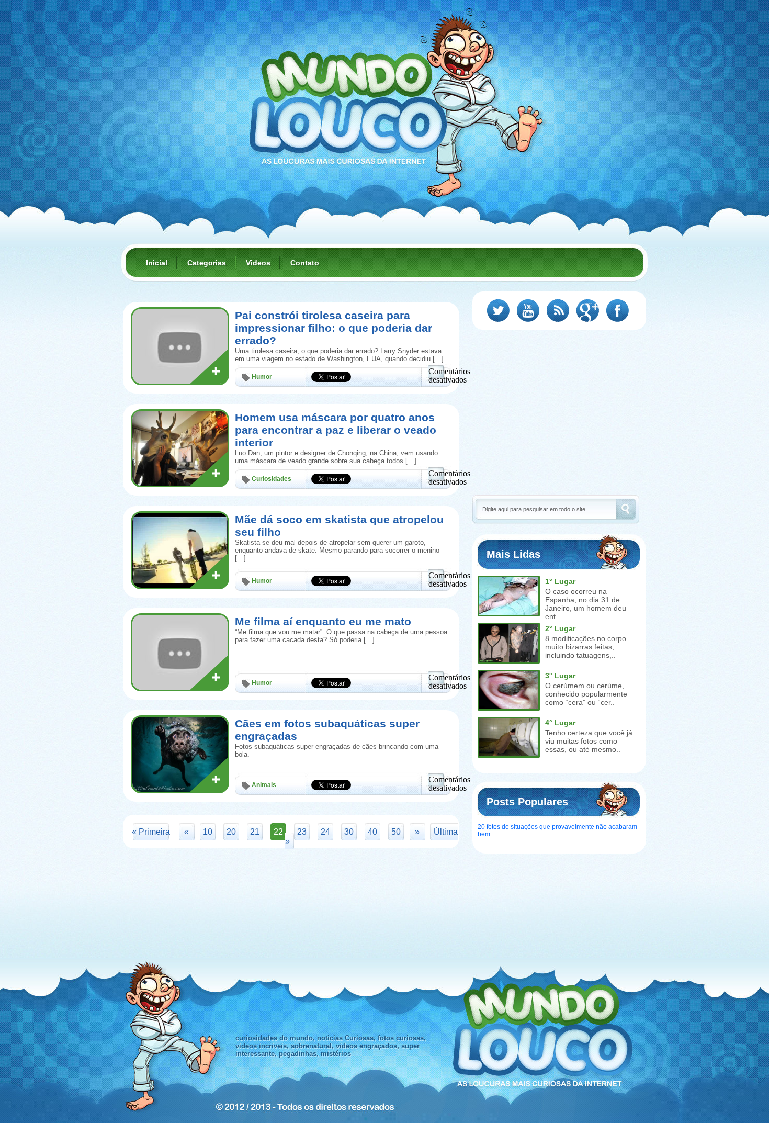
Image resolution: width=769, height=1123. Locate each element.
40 (372, 831)
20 (231, 831)
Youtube (528, 310)
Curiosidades (271, 478)
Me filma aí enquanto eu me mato (323, 621)
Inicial (156, 263)
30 (349, 831)
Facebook (617, 310)
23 (302, 831)
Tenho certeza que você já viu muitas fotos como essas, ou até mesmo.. (588, 741)
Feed (558, 310)
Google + (587, 310)
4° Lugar (560, 722)
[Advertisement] (560, 411)
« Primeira (151, 831)
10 (207, 831)
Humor (262, 376)
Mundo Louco (347, 101)
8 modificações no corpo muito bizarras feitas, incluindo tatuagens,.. (585, 646)
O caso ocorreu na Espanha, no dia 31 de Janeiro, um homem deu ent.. (585, 604)
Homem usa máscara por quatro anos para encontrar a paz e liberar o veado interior (335, 429)
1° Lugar (560, 581)
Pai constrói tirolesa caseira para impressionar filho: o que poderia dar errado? (333, 327)
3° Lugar (560, 675)
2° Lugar (560, 628)
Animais (264, 785)
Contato (304, 263)
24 (325, 831)
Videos (258, 263)
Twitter (498, 310)
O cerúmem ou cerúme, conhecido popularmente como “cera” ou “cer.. (586, 693)
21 (254, 831)
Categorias (206, 263)
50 (396, 831)
